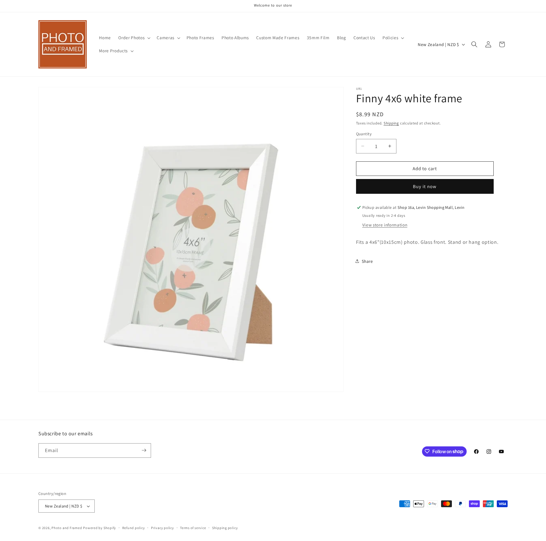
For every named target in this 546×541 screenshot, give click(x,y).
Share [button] (367, 261)
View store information (385, 225)
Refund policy (133, 528)
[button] (134, 37)
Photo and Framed (66, 528)
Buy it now (425, 186)
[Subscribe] (144, 450)
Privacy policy (162, 528)
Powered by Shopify (99, 528)
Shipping (391, 123)
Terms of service (193, 528)
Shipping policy (225, 528)
